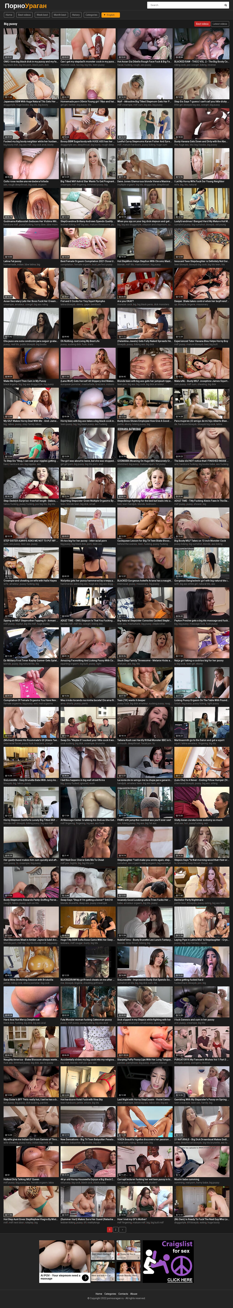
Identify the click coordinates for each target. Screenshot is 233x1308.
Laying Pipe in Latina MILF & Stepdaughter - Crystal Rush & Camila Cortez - (202, 939)
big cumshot (198, 224)
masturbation (142, 264)
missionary (202, 304)
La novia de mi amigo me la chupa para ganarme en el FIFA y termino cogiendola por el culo (145, 780)
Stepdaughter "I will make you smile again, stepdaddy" (145, 860)
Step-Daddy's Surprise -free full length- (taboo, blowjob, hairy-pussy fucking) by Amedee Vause (31, 500)
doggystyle (9, 104)
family (204, 1102)
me (62, 983)
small (92, 504)
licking (203, 64)
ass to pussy (46, 1062)
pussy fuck (123, 703)
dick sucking (32, 1102)
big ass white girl (189, 584)
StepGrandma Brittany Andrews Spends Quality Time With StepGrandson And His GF (88, 221)
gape (87, 304)
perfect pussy (105, 264)
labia (51, 1182)
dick (47, 64)
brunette (100, 743)
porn (89, 544)
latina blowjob (68, 304)
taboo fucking (11, 504)
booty (50, 144)
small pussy (146, 1023)
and (101, 464)
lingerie (191, 304)
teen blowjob (181, 264)
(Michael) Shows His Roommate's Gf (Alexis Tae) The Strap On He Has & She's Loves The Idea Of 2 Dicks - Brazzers (31, 740)
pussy (7, 344)
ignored (84, 783)
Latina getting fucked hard (188, 979)
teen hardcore (68, 1102)
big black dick (11, 64)
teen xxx (97, 544)
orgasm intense (158, 1062)
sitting (214, 783)
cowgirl (205, 104)
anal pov (121, 663)
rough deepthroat (111, 144)
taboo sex (154, 1102)
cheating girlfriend (93, 983)
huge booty (214, 1222)
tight (98, 663)
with (176, 584)
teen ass (25, 544)
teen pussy (99, 64)
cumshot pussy (182, 224)
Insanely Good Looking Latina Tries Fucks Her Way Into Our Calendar (145, 900)
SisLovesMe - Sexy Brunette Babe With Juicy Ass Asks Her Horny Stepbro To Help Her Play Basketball (31, 780)
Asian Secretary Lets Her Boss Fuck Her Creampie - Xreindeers (31, 301)
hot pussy (9, 1102)
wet (36, 703)
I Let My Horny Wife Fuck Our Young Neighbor (199, 181)
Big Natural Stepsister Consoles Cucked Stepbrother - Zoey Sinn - (145, 620)
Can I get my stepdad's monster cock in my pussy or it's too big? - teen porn (88, 61)
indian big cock (40, 1142)
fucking (128, 64)
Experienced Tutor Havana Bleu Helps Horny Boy (201, 341)
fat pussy (161, 464)
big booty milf (11, 144)
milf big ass (82, 224)
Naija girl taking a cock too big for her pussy (198, 660)
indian (20, 264)
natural (192, 184)
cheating (202, 384)
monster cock (68, 64)
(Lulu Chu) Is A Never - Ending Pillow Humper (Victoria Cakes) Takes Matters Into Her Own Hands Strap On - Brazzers (202, 780)
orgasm (42, 184)
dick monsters (161, 304)
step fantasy (193, 943)
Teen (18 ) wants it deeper (131, 700)
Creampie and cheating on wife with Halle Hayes (30, 580)
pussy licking (148, 144)
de (175, 424)
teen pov (122, 384)
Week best (42, 14)
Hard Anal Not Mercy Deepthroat (21, 1019)
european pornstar (71, 384)
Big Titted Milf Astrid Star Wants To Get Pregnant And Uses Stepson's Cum (88, 181)
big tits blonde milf (36, 943)
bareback (96, 304)
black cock (86, 1182)
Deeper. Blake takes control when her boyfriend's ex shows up (202, 301)
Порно (14, 6)
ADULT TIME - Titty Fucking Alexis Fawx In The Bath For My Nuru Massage (202, 500)
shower (198, 504)
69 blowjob (193, 1222)
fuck (84, 344)
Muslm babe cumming (186, 1179)
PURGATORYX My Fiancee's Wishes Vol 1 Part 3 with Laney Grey (202, 1059)
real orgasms (46, 703)
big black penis (145, 304)
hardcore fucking (188, 464)
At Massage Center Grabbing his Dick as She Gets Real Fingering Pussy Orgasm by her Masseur (88, 820)
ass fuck (99, 823)
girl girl (64, 104)
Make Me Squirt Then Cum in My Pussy (25, 381)
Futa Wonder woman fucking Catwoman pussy (86, 1019)
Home (9, 14)
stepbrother (158, 623)
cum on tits (33, 903)
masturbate (88, 384)
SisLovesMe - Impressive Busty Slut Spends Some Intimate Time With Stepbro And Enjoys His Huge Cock (145, 979)
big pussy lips (23, 1182)
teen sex (195, 1102)
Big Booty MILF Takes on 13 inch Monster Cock (200, 540)
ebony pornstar (31, 983)
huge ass (184, 144)
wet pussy (122, 1182)
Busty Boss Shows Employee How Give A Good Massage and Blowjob (145, 421)
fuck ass (8, 1062)
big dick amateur (155, 384)
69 (85, 1222)
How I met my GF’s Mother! (132, 1219)
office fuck (142, 1182)
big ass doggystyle (131, 224)
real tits (15, 344)
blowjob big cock (198, 264)
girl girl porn (67, 464)
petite (120, 424)
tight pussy (213, 703)
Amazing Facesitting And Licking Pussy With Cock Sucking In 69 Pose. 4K (88, 660)
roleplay (29, 1222)
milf (119, 144)
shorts (70, 703)
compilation (67, 264)
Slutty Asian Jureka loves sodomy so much (198, 820)
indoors (110, 384)
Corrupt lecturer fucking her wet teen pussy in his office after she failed (145, 1179)
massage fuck (197, 623)
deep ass (84, 903)
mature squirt (147, 464)
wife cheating (11, 1142)
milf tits (130, 264)
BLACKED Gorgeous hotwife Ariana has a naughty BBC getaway (145, 580)
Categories (91, 14)
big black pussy (86, 424)
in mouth (122, 743)
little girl (178, 104)
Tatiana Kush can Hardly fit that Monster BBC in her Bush (145, 740)
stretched (122, 464)
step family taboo (32, 424)
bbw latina (30, 264)
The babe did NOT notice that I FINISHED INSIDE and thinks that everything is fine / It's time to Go (202, 460)
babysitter (75, 1142)
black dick (9, 1023)
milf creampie (124, 104)
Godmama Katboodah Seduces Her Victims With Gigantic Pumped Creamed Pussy (31, 221)
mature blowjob (194, 344)
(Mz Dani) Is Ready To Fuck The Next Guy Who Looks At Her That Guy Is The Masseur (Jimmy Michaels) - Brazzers (202, 1219)
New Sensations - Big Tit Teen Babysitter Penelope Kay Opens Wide (88, 1139)
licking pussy (139, 424)
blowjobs (192, 903)
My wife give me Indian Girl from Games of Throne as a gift (31, 1139)
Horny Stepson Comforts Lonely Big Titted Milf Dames (31, 820)
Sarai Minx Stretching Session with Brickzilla (28, 979)
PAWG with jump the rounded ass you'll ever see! (144, 820)
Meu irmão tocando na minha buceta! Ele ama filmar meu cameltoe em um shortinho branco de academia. (88, 700)
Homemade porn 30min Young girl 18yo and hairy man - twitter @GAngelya (88, 101)
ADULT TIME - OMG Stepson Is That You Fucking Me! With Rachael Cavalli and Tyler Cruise (88, 620)
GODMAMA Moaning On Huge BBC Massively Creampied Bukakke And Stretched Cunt (145, 460)
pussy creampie (98, 903)
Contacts (123, 1293)
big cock (32, 184)
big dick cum (146, 983)
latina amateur (189, 743)
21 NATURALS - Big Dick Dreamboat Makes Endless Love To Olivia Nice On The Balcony (202, 1139)
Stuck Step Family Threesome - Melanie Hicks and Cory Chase (145, 660)
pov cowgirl (193, 64)
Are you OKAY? (125, 301)
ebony (128, 424)
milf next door (16, 1222)
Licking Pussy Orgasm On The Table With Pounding (202, 700)
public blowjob (27, 344)
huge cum (161, 144)
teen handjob (129, 504)
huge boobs (22, 104)
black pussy (99, 1182)
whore (87, 1102)
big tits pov (88, 863)
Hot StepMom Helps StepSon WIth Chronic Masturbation (145, 261)
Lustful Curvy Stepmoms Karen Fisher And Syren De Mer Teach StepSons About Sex (145, 141)
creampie (66, 184)
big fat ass (150, 823)
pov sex (92, 1062)
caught (7, 903)
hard (6, 464)
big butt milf (157, 1222)
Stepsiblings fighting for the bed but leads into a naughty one (145, 500)
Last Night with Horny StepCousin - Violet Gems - (144, 1099)
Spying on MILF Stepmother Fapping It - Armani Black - (31, 620)
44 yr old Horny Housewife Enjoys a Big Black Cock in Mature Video (88, 1179)
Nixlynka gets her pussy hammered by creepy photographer (88, 580)
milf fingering (79, 184)
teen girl (190, 663)
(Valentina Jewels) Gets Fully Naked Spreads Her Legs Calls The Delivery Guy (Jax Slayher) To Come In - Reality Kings (145, 341)
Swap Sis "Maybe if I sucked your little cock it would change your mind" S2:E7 (88, 740)
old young (220, 224)
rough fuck (171, 703)
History (76, 14)
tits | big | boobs (198, 144)
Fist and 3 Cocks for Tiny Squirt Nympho (83, 301)
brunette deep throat (189, 863)
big (106, 184)
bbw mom (52, 224)
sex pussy (146, 64)
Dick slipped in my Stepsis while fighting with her (144, 1019)
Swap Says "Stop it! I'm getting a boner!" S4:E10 (87, 900)
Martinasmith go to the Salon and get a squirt (199, 740)
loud (94, 264)
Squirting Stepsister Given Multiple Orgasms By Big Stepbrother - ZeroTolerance (88, 500)
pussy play (159, 1023)
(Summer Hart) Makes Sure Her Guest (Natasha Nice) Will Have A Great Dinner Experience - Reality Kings (88, 1219)
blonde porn (10, 943)
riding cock (180, 64)
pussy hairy (25, 1142)
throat (204, 863)
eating (203, 1222)
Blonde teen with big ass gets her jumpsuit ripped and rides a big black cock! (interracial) (145, 381)
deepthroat (84, 144)
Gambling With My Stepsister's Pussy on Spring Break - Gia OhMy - (202, 1099)
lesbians (65, 943)
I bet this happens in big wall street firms (83, 780)
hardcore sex (17, 464)
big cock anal (39, 144)
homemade (10, 264)
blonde (121, 264)
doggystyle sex (69, 144)
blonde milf (67, 623)
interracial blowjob (184, 783)
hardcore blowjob (187, 424)
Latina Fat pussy (12, 261)
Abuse (133, 1293)
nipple (204, 943)
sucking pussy (156, 703)
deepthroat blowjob (191, 1142)
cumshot (122, 863)
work (92, 783)
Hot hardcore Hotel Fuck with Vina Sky (82, 1099)
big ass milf (25, 144)
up (175, 304)
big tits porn (25, 64)
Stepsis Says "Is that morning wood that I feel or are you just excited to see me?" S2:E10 (202, 860)
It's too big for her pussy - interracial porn (84, 540)
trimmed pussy (95, 184)
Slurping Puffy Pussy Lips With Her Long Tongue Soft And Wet (145, 1059)
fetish (177, 703)
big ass (147, 104)
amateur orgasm (133, 903)
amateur (19, 304)
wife (176, 184)
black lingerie (11, 384)
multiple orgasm (126, 184)
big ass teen (149, 783)
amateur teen (134, 783)
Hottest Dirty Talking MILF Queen (21, 1179)
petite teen (180, 903)
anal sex (178, 823)
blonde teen (73, 504)
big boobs (41, 344)
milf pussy (179, 344)
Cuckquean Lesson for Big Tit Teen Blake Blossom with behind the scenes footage (145, 540)
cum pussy (180, 384)
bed (206, 344)
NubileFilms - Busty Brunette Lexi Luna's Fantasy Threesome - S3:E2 (145, 939)
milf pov (65, 863)
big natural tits (27, 663)
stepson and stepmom (154, 224)
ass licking (217, 544)
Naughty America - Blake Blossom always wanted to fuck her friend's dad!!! (31, 1059)
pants (85, 703)
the (176, 144)
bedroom (151, 504)
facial (120, 64)
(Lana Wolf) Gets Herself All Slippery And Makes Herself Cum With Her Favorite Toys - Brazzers (88, 381)
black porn (37, 64)
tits (89, 104)
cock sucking (67, 743)
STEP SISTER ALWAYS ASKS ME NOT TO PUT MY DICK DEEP (31, 540)
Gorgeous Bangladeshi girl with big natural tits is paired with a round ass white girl (202, 580)
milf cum (138, 104)
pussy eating (204, 903)
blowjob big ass (192, 104)
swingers (196, 1062)
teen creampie (125, 1102)
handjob (121, 783)
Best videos (24, 14)
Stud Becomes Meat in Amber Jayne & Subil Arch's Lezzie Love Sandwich (31, 939)
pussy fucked (72, 783)
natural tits (204, 584)
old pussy (66, 1182)
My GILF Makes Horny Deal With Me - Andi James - (31, 421)
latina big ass (81, 584)
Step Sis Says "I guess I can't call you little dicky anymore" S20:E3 (202, 101)
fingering (203, 743)
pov (200, 983)
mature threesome (100, 224)
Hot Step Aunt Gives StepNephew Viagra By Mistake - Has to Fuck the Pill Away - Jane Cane (31, 1219)
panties (121, 1062)
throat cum (143, 1142)
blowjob (210, 224)
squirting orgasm (70, 663)
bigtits (73, 863)
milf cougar (76, 943)
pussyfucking (26, 224)
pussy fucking (26, 504)
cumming (179, 1182)
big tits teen (214, 264)
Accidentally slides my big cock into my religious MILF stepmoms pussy (88, 1059)
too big (80, 64)
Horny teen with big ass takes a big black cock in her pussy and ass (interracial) (88, 421)
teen (63, 504)
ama (63, 703)
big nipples (30, 464)
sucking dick (74, 344)
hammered (67, 584)
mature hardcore (132, 144)
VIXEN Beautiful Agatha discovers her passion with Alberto (145, 1139)
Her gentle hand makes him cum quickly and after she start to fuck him (31, 860)
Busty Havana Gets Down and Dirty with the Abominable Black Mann (202, 141)
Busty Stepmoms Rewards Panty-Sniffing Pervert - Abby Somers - (31, 900)
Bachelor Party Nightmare (188, 900)
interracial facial (12, 743)
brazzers (100, 384)
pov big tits (41, 504)
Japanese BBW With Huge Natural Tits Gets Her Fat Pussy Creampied (31, 101)
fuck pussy (212, 623)
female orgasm (82, 264)
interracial (122, 584)
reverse (212, 64)
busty (87, 943)
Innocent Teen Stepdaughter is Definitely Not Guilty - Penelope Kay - (202, 261)
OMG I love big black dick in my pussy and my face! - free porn (31, 61)
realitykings (94, 1222)
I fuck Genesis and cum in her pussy (194, 1019)
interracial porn (131, 1023)
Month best (60, 14)
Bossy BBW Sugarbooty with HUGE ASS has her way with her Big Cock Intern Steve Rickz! (88, 141)
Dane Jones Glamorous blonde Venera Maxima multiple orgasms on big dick (145, 181)
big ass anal (39, 1023)
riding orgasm (149, 863)
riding (133, 1142)
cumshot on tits (125, 983)
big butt (213, 344)
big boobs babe (207, 464)
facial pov (146, 743)
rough (136, 64)
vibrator (65, 1142)
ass (39, 464)
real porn (190, 1182)
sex (5, 184)
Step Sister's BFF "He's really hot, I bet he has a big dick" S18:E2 (31, 1099)
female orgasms (12, 703)
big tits (88, 64)
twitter (72, 104)
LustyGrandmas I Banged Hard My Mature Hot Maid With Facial (202, 221)
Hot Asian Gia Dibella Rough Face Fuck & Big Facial (145, 61)
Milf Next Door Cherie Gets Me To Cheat (82, 860)
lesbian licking (68, 224)
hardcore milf (11, 224)
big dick (150, 344)
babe (120, 903)
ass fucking (101, 424)
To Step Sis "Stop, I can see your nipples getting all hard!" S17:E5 (31, 460)
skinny (79, 304)
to (153, 743)
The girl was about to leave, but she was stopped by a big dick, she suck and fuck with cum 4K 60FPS (88, 460)
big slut (97, 1142)
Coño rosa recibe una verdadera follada (26, 181)
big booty (43, 104)
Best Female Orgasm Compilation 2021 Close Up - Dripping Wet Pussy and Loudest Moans (88, 261)
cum (6, 544)
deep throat (132, 943)
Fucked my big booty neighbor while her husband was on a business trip (31, 141)
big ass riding (41, 304)
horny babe (202, 1182)
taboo (11, 424)
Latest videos (220, 24)
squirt (177, 743)
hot (186, 823)
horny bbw (40, 224)
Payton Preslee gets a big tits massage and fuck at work (202, 620)
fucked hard (180, 983)
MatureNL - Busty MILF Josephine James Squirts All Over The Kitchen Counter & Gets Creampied (202, 381)
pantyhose (132, 1062)
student (153, 1182)
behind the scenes (127, 544)
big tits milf (30, 623)
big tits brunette (211, 1142)
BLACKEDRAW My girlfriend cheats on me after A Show (88, 979)
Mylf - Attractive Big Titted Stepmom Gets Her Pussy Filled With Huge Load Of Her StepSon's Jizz (145, 101)
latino (219, 424)
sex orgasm (134, 863)
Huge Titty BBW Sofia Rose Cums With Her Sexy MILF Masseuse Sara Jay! (88, 939)
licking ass (139, 344)
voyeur (19, 623)
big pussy (82, 104)
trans (90, 344)
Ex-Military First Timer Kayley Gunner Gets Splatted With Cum (31, 660)
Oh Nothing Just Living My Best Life (80, 341)
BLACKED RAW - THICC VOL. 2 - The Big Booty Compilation (202, 61)
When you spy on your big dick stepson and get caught (145, 221)
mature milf (139, 1222)
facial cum (123, 1142)
